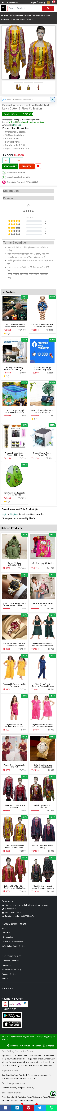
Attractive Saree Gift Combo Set (43, 564)
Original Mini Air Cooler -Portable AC (42, 454)
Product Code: (11, 114)
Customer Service (9, 974)
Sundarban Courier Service (12, 942)
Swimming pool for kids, (15, 1078)
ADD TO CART (10, 166)
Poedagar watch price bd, (34, 1059)
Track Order (6, 965)
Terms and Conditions (10, 961)
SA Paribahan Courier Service (13, 946)
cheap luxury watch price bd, (13, 1059)
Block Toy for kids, (30, 1075)
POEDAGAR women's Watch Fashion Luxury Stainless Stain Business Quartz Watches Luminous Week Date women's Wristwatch (14, 645)
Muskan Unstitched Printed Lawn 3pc (42, 847)
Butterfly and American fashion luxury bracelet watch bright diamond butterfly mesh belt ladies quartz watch (43, 766)
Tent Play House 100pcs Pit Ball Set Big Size (14, 494)
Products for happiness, (45, 1055)
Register (14, 514)
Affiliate (5, 978)
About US (5, 928)
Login (33, 2)
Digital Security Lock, (10, 1055)
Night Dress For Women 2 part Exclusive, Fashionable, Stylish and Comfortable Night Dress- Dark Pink (43, 726)
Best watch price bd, (17, 1062)
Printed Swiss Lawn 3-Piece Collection (14, 806)
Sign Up (42, 2)
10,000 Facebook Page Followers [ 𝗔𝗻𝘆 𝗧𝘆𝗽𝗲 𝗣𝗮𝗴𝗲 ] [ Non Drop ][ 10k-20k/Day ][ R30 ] (42, 369)
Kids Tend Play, (17, 1075)
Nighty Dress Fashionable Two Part (14, 766)
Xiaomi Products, (32, 1100)
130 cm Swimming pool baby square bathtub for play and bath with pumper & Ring (14, 411)
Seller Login (8, 988)
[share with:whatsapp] (51, 1108)
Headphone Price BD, (25, 1087)
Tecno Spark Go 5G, (10, 1097)
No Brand (12, 122)
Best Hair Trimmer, (32, 1065)
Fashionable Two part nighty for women (14, 685)
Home (6, 16)
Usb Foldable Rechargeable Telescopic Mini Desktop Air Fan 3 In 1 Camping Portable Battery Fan (42, 411)
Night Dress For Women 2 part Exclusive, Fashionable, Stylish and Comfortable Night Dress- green (43, 645)
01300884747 (12, 2)
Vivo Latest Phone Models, (28, 1097)
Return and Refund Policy (11, 970)
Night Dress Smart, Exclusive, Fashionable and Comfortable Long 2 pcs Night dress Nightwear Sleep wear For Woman (42, 685)
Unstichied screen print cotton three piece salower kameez (42, 887)
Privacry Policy (7, 937)
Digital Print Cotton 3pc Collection (43, 806)
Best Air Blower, (46, 1065)
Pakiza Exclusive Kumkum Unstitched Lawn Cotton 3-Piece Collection (14, 847)
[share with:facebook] (5, 1108)
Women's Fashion (24, 16)
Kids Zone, (6, 1075)
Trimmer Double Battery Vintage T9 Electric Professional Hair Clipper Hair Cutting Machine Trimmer (15, 454)
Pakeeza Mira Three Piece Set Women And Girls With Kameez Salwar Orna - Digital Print (14, 887)
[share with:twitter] (40, 1108)
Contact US (6, 933)
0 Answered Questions (31, 119)
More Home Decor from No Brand (30, 122)
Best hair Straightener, (16, 1065)
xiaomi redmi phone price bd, (13, 1100)
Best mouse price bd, (34, 1062)
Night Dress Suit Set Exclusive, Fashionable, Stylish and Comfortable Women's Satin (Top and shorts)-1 (14, 726)
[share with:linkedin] (17, 1108)
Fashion (13, 16)
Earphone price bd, (9, 1087)
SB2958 (27, 114)
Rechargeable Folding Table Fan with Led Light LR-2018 (14, 369)
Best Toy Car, (30, 1078)
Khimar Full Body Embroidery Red (14, 564)
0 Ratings (16, 119)
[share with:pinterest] (28, 1108)
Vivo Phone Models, (47, 1097)
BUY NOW (26, 166)
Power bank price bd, (26, 1055)
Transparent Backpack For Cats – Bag (42, 604)
